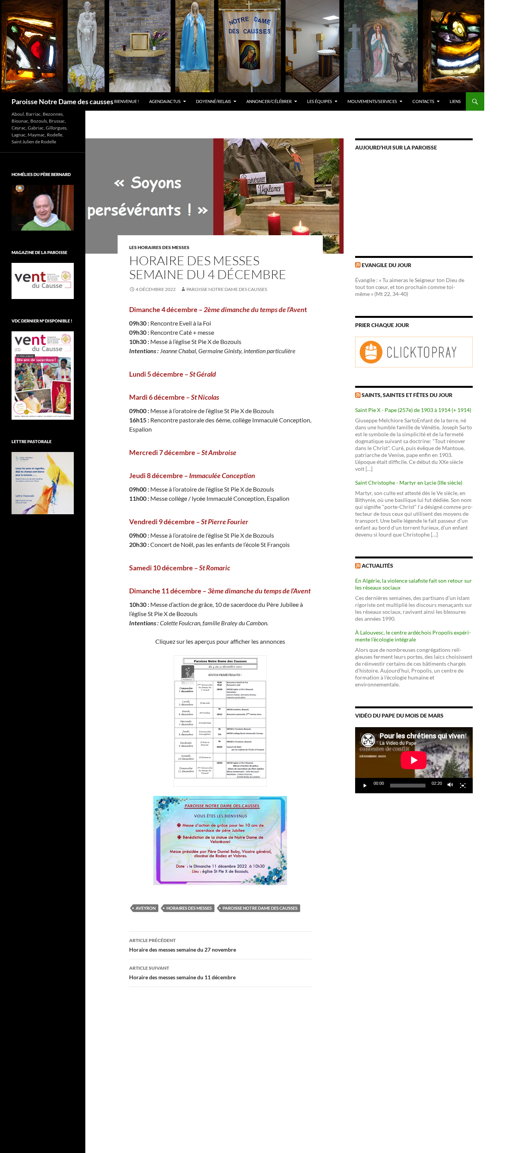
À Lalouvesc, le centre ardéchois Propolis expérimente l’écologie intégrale (413, 636)
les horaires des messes (159, 247)
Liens (455, 101)
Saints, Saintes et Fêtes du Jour (407, 395)
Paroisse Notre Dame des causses (62, 101)
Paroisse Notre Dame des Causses (226, 289)
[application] (414, 760)
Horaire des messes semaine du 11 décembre (182, 972)
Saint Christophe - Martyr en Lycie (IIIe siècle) (408, 482)
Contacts (423, 101)
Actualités (377, 565)
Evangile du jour (386, 265)
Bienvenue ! (126, 101)
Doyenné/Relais (213, 101)
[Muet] (450, 785)
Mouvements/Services (372, 101)
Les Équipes (319, 101)
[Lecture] (365, 785)
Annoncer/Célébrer (269, 101)
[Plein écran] (463, 785)
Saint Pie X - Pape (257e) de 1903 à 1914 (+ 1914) (413, 410)
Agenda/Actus (165, 101)
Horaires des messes (189, 907)
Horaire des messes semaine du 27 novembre (182, 945)
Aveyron (146, 907)
